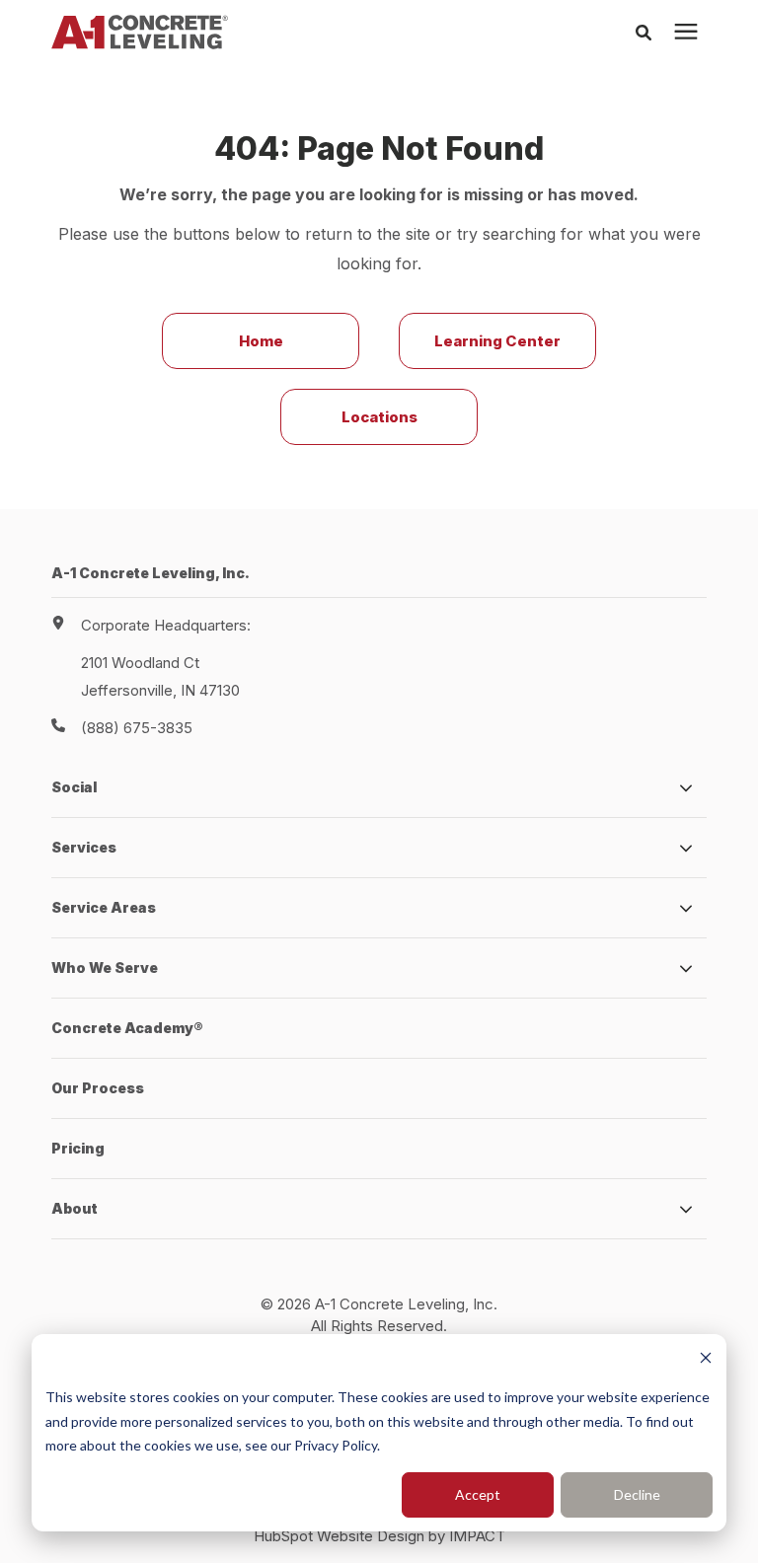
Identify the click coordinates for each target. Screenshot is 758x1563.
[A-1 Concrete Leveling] (139, 32)
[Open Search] (648, 31)
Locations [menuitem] (379, 417)
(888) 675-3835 (136, 727)
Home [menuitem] (261, 341)
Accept (477, 1494)
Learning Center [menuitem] (497, 341)
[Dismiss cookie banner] (706, 1360)
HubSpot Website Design (339, 1535)
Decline (637, 1494)
